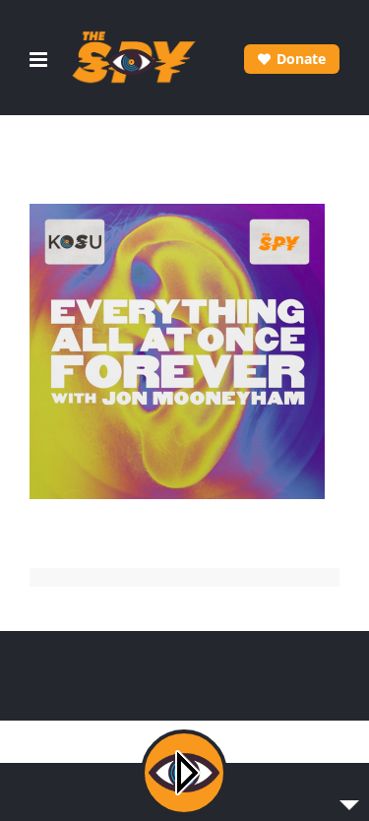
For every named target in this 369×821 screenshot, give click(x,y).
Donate (301, 58)
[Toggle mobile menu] (40, 59)
